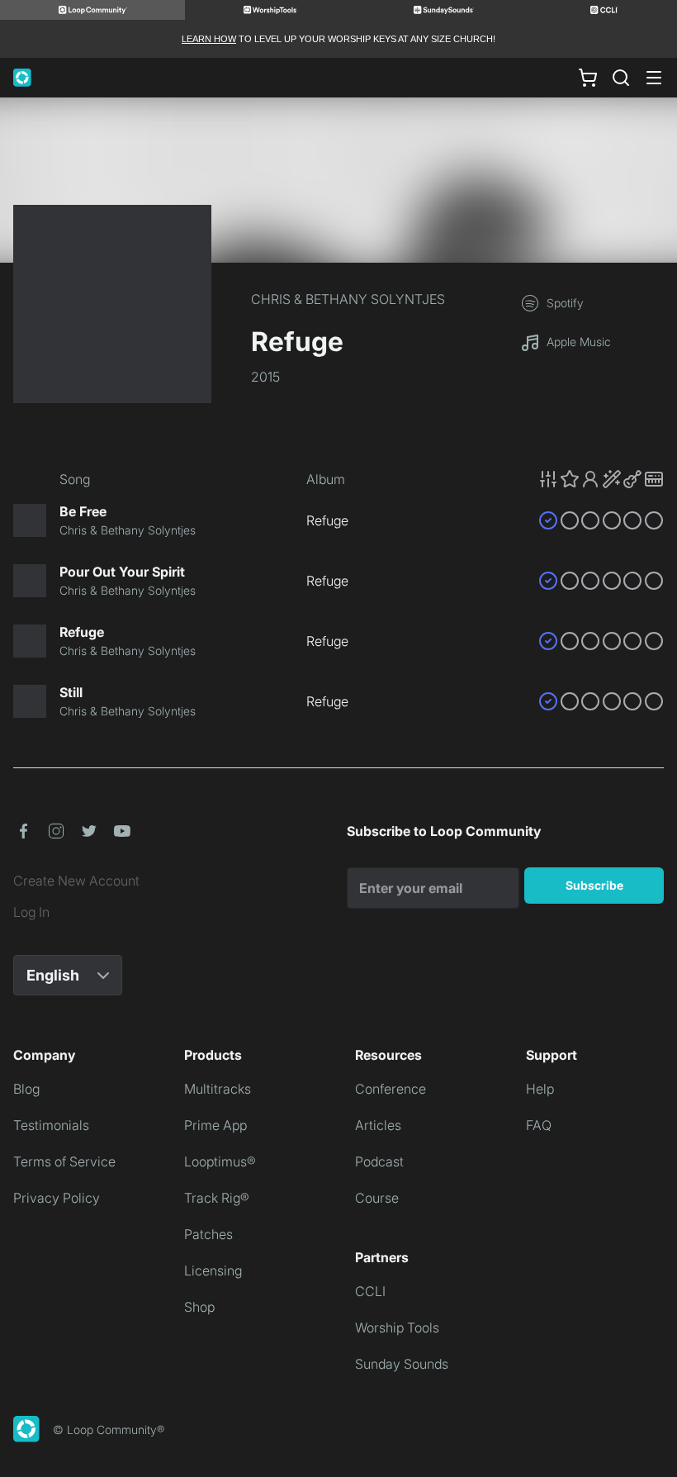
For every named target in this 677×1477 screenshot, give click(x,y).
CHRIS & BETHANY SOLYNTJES (348, 299)
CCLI (370, 1291)
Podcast (379, 1161)
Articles (378, 1125)
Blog (26, 1088)
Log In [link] (31, 912)
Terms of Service (64, 1161)
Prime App (215, 1125)
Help (540, 1088)
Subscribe (594, 885)
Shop (199, 1307)
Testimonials (51, 1125)
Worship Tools (397, 1327)
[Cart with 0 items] (588, 78)
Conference (390, 1088)
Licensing (213, 1270)
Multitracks (217, 1088)
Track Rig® (216, 1198)
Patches (208, 1234)
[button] (601, 479)
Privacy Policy (56, 1198)
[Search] (621, 78)
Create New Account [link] (76, 880)
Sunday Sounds (401, 1364)
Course (377, 1198)
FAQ (539, 1125)
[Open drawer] (654, 78)
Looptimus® (220, 1161)
